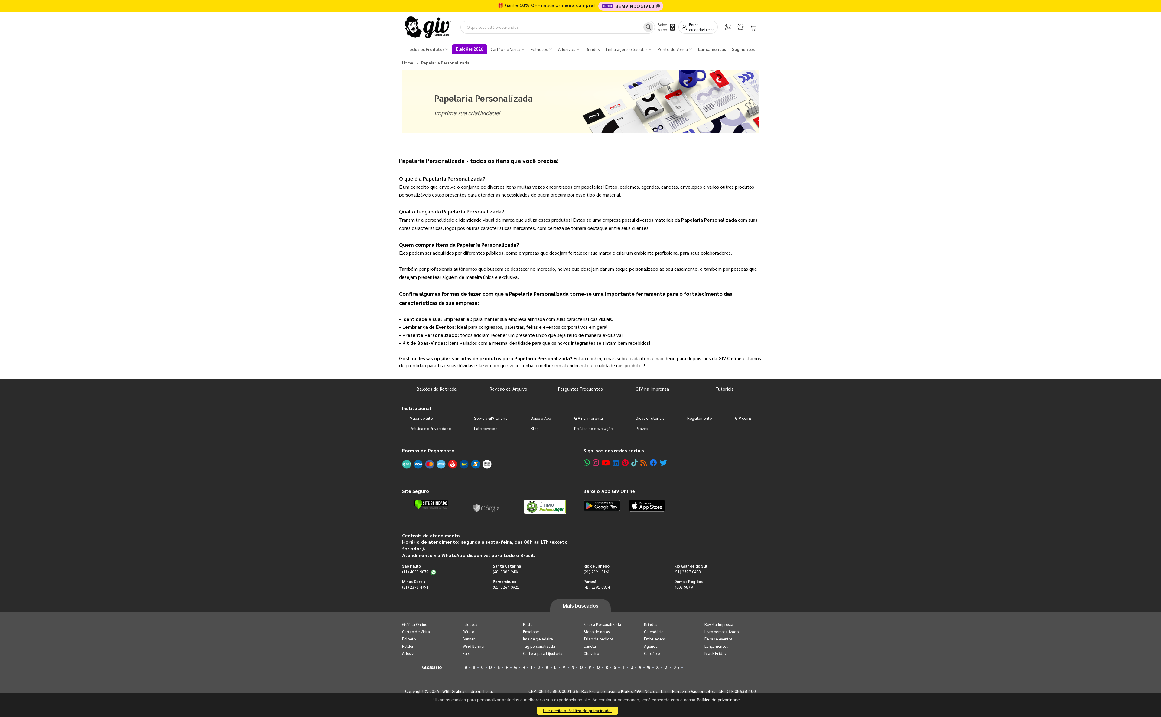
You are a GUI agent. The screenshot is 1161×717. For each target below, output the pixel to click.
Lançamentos (716, 646)
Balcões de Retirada (437, 389)
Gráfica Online (414, 624)
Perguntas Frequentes (580, 389)
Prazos (642, 428)
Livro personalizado (721, 631)
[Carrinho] (753, 27)
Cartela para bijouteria (543, 653)
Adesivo (408, 653)
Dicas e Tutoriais (650, 418)
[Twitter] (663, 462)
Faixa (467, 653)
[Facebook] (653, 462)
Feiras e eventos (718, 638)
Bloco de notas (597, 631)
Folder (408, 646)
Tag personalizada (539, 646)
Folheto (409, 638)
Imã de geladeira (538, 638)
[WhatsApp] (728, 27)
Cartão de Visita (416, 631)
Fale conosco (485, 428)
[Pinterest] (625, 462)
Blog (535, 428)
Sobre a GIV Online (490, 418)
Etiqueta (470, 624)
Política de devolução (593, 428)
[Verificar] (431, 504)
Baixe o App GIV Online (609, 491)
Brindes (650, 624)
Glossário (432, 667)
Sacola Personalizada (602, 624)
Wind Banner (474, 646)
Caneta (590, 646)
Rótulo (468, 631)
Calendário (653, 631)
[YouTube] (606, 462)
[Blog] (643, 462)
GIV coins (743, 418)
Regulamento (699, 418)
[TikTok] (634, 462)
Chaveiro (591, 653)
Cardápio (652, 653)
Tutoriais (724, 389)
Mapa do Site (421, 418)
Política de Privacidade (430, 428)
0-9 (676, 667)
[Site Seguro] (486, 507)
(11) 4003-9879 (415, 571)
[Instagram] (596, 462)
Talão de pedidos (598, 638)
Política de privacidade (718, 699)
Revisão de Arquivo (508, 389)
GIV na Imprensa (652, 389)
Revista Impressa (718, 624)
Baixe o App (541, 418)
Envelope (531, 631)
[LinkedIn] (616, 462)
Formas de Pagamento (428, 450)
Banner (469, 638)
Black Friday (715, 653)
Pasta (528, 624)
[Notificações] (740, 27)
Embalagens (654, 638)
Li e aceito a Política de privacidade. (577, 710)
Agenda (651, 646)
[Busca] (648, 27)
